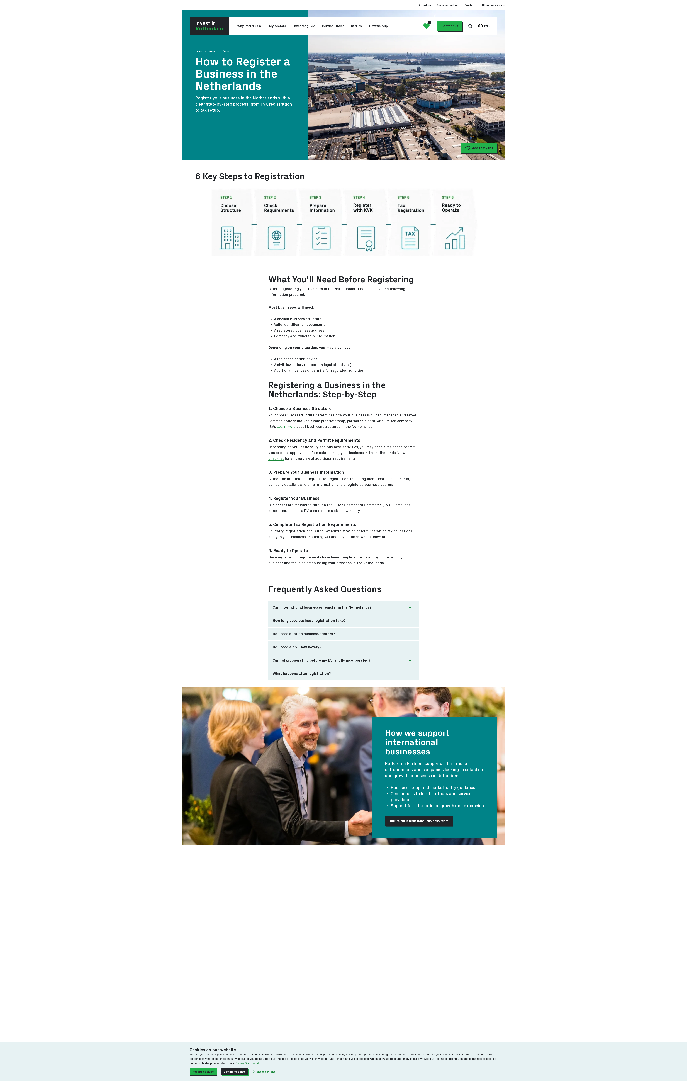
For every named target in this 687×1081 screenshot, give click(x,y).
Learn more (286, 427)
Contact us (450, 26)
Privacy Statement (247, 1063)
